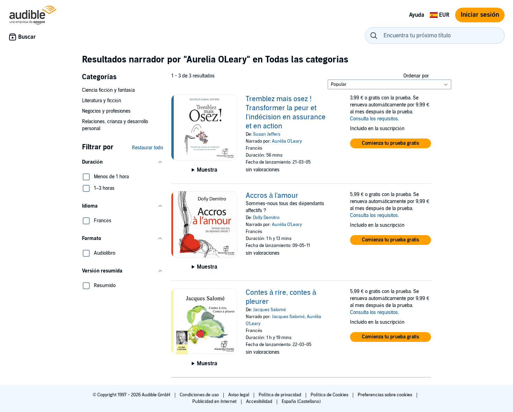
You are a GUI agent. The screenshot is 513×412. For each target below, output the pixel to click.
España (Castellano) (301, 401)
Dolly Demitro (266, 217)
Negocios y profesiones (106, 111)
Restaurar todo (147, 148)
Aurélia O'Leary (287, 141)
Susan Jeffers (266, 134)
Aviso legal (239, 395)
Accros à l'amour (272, 196)
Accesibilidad (259, 401)
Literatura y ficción (101, 101)
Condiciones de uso (200, 395)
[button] (122, 162)
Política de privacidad (280, 395)
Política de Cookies (330, 395)
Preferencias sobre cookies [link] (385, 395)
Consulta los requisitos (374, 119)
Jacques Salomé (269, 310)
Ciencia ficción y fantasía (108, 90)
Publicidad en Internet (215, 401)
